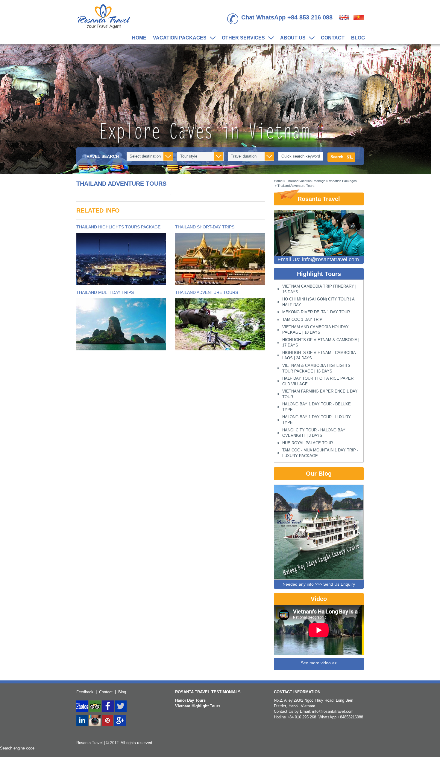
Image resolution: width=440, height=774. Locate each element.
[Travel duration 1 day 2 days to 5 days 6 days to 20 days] (251, 156)
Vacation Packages (178, 38)
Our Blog (319, 473)
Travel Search (101, 156)
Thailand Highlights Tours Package (118, 227)
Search (336, 157)
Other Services (242, 38)
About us (291, 38)
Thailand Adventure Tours (206, 292)
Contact (333, 37)
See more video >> (319, 662)
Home (139, 37)
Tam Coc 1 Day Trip (302, 319)
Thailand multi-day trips (105, 292)
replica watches (13, 760)
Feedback (84, 692)
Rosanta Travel (319, 199)
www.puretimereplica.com (22, 765)
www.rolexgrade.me (58, 771)
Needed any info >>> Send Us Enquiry (319, 584)
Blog (358, 37)
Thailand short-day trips (204, 227)
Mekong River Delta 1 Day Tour (316, 312)
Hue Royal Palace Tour (307, 443)
